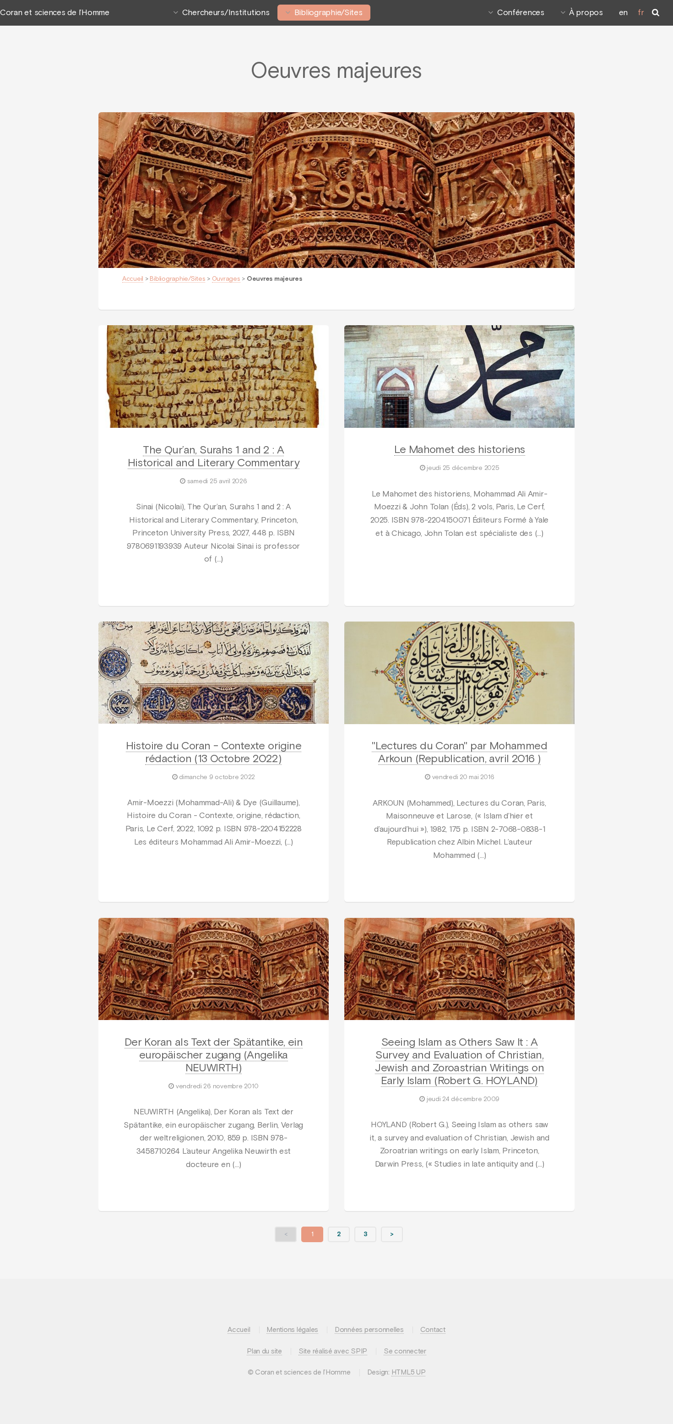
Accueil (132, 279)
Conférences (520, 13)
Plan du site (264, 1351)
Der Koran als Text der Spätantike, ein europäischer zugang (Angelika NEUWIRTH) (214, 1055)
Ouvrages (226, 279)
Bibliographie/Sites (328, 13)
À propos (586, 13)
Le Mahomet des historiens (459, 449)
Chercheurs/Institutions (226, 13)
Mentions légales (292, 1329)
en (623, 13)
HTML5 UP (408, 1372)
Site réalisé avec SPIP (333, 1351)
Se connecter (405, 1351)
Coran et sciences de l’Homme (54, 13)
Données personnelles (369, 1329)
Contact (432, 1329)
